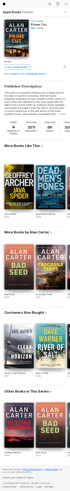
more (63, 114)
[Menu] (66, 4)
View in (16, 67)
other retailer (51, 469)
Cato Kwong (37, 21)
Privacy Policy (9, 487)
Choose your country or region (18, 477)
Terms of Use (26, 487)
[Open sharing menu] (64, 67)
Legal (39, 487)
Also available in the (24, 74)
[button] (50, 4)
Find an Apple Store (32, 469)
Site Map (49, 487)
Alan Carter (37, 28)
